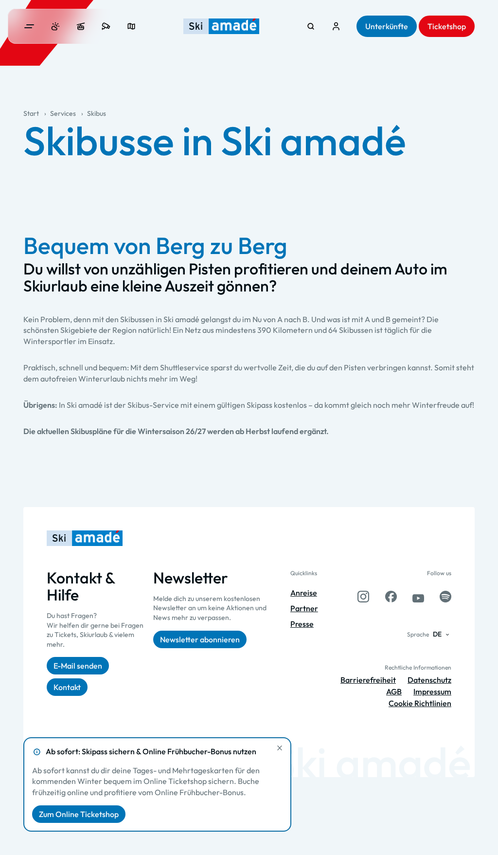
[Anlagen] (81, 26)
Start (31, 113)
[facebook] (391, 596)
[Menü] (29, 26)
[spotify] (445, 596)
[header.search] (311, 26)
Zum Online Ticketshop (79, 814)
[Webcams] (106, 26)
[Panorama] (131, 26)
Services (63, 113)
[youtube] (418, 596)
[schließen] (279, 748)
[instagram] (363, 596)
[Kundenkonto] (336, 26)
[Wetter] (55, 26)
